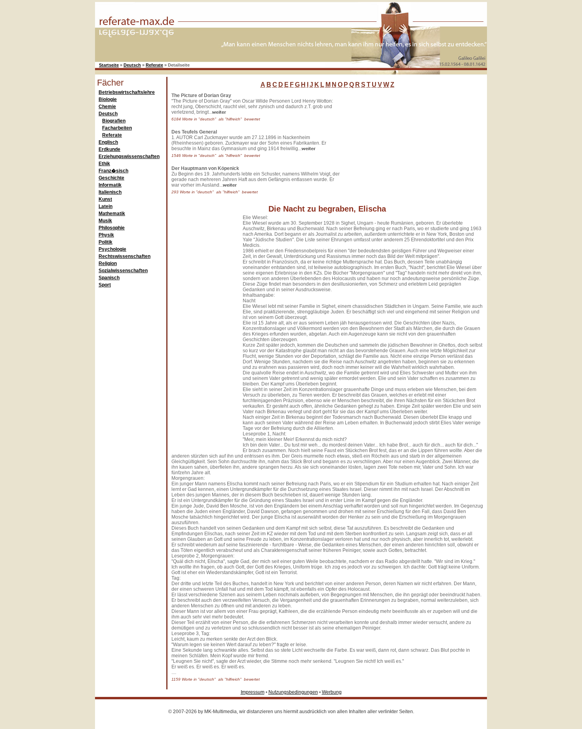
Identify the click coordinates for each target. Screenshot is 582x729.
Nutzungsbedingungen (293, 692)
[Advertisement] (403, 142)
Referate (154, 65)
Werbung (332, 692)
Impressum (252, 692)
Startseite (109, 65)
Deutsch (132, 65)
